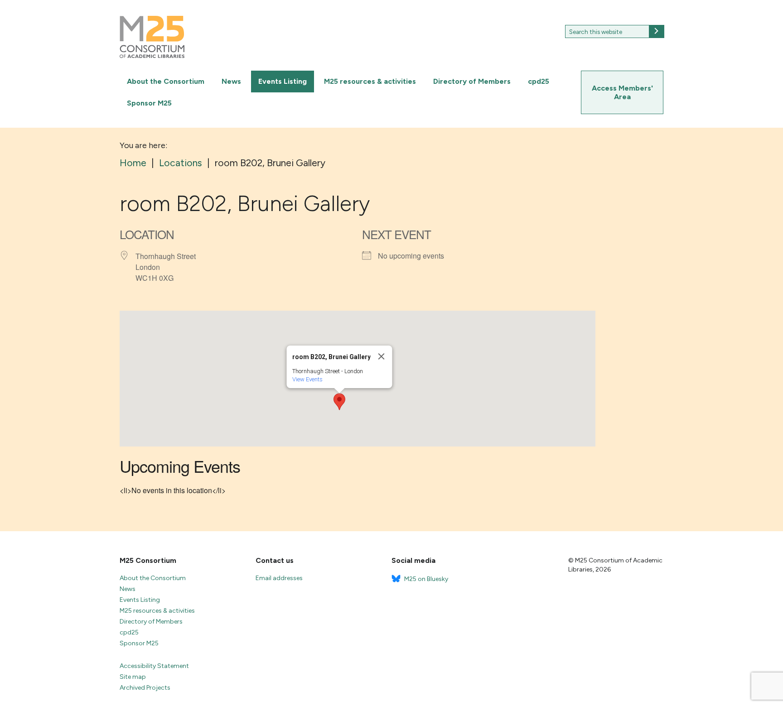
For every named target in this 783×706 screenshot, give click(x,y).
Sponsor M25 (149, 103)
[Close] (381, 356)
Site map (133, 677)
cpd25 (538, 81)
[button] (339, 401)
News (231, 81)
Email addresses (279, 578)
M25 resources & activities (370, 81)
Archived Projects (145, 688)
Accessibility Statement (154, 666)
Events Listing (282, 81)
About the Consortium (165, 81)
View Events (307, 379)
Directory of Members (472, 81)
